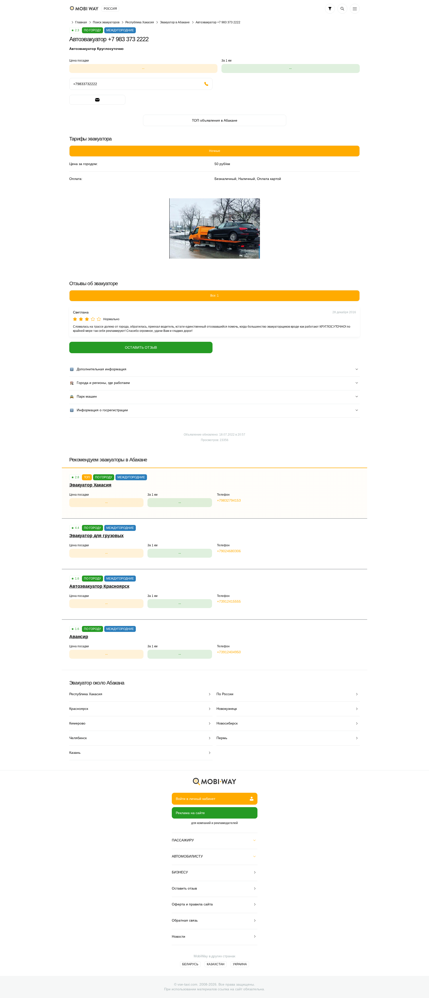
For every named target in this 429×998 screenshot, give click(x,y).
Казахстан (215, 964)
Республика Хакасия (139, 22)
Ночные (214, 151)
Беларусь (190, 964)
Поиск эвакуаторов (106, 22)
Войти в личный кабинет (195, 799)
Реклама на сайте (190, 813)
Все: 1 (214, 295)
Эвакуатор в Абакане (175, 22)
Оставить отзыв (141, 347)
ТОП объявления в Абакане (214, 120)
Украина (240, 964)
